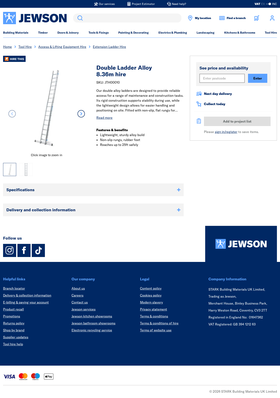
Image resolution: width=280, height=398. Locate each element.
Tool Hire (271, 32)
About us (78, 288)
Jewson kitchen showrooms (92, 316)
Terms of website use (156, 330)
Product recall (13, 309)
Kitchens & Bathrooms (239, 32)
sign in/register (226, 132)
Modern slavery (151, 302)
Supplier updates (15, 337)
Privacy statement (153, 309)
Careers (77, 295)
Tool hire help (13, 344)
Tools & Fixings (99, 32)
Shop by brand (13, 330)
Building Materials (15, 32)
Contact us (80, 302)
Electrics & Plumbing (172, 32)
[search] (127, 18)
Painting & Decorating (133, 32)
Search (79, 18)
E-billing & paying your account (26, 302)
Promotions (11, 316)
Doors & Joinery (68, 32)
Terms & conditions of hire (159, 323)
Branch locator (14, 288)
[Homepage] (241, 244)
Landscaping (205, 32)
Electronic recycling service (92, 330)
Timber (43, 32)
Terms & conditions (154, 316)
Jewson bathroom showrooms (93, 323)
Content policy (151, 288)
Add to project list (237, 121)
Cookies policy (151, 295)
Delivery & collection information (27, 295)
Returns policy (13, 323)
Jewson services (84, 309)
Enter (257, 78)
